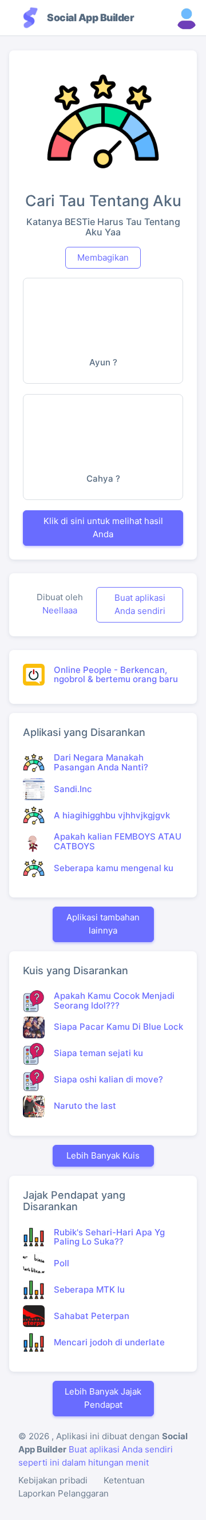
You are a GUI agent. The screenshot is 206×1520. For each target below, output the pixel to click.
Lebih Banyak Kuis (103, 1155)
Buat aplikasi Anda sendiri (139, 604)
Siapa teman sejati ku (98, 1053)
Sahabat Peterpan (91, 1315)
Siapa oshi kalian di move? (108, 1079)
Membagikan (103, 257)
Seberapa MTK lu (89, 1289)
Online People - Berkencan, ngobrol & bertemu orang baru (116, 674)
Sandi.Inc (73, 788)
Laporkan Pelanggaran (63, 1493)
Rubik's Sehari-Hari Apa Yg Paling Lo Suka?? (109, 1237)
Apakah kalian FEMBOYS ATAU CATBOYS (117, 841)
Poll (61, 1263)
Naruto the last (85, 1105)
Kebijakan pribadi (53, 1480)
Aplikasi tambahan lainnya (103, 924)
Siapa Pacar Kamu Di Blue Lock (118, 1026)
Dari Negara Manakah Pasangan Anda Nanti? (101, 762)
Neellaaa (59, 610)
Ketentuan (124, 1480)
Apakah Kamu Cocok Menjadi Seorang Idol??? (114, 1000)
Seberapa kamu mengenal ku (113, 868)
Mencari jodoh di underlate (109, 1342)
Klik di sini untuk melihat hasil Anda (103, 527)
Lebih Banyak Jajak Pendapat (103, 1398)
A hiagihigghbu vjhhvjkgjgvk (112, 815)
